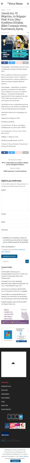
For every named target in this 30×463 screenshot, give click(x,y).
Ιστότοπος (4, 230)
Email (3, 222)
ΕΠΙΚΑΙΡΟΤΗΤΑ (6, 386)
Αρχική (3, 10)
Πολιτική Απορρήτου (8, 247)
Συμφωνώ (15, 461)
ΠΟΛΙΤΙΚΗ (4, 390)
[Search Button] (27, 261)
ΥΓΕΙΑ (3, 402)
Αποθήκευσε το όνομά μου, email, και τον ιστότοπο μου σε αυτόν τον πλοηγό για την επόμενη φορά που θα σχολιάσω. (15, 240)
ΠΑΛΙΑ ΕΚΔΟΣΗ (6, 409)
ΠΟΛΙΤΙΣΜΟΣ (5, 398)
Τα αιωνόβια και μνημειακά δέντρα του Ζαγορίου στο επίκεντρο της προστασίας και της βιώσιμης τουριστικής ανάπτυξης (14, 296)
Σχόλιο (3, 190)
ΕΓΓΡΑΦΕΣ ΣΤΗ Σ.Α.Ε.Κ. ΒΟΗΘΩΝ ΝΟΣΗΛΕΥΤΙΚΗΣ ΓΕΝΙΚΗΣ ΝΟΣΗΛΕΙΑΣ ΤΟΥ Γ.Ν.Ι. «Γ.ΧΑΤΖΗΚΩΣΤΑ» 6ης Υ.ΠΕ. (14, 283)
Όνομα (4, 214)
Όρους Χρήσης (23, 456)
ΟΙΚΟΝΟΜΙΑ (5, 394)
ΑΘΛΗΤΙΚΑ (8, 10)
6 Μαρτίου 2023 (5, 32)
